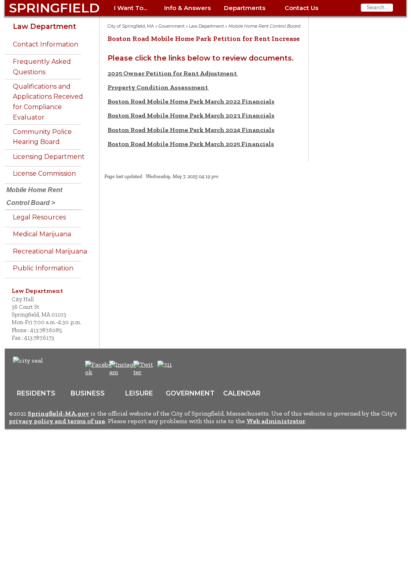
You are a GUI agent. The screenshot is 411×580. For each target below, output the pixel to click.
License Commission (44, 173)
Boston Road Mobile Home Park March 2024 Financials (191, 130)
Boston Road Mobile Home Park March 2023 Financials (191, 115)
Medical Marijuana (42, 234)
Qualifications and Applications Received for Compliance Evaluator (48, 102)
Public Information (43, 268)
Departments (244, 8)
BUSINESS (88, 393)
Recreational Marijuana (50, 251)
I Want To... (130, 8)
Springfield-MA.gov (58, 413)
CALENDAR (241, 393)
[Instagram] (123, 372)
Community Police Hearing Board (42, 137)
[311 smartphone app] (164, 364)
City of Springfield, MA (131, 26)
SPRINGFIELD (54, 8)
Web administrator (275, 421)
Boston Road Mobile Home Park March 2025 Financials (191, 144)
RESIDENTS (36, 393)
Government (172, 26)
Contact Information (45, 44)
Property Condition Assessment (158, 87)
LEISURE (139, 393)
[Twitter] (144, 372)
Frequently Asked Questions (42, 67)
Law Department (44, 26)
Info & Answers (187, 8)
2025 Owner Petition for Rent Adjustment (173, 73)
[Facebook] (99, 372)
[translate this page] (189, 369)
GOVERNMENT (190, 393)
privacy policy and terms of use (57, 421)
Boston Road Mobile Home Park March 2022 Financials (191, 101)
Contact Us (301, 8)
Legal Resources (39, 217)
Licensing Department (49, 156)
